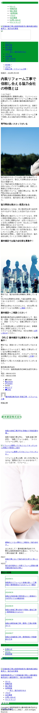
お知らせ (8, 649)
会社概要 (13, 18)
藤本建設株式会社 (13, 397)
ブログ (12, 15)
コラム (8, 652)
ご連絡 (22, 308)
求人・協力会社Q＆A (18, 52)
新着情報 (8, 654)
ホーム (12, 6)
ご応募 (31, 356)
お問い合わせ (15, 20)
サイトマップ (15, 22)
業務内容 (13, 9)
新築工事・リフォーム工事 (15, 69)
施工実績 (13, 11)
